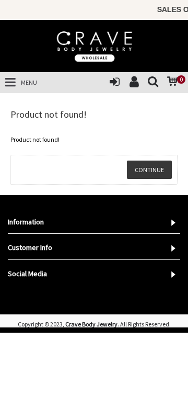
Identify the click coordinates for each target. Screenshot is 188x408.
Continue (149, 170)
